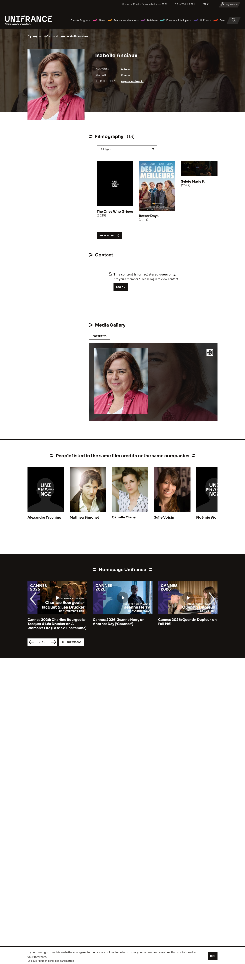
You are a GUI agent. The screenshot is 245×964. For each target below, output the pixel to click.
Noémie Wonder (210, 517)
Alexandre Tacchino (44, 517)
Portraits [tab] (99, 336)
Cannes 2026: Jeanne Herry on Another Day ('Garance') (53, 622)
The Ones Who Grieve (115, 211)
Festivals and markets (126, 20)
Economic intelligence (178, 20)
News (102, 20)
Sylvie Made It (193, 181)
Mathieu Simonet (84, 517)
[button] (209, 353)
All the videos (71, 642)
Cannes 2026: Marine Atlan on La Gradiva (186, 622)
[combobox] (127, 149)
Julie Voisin (164, 517)
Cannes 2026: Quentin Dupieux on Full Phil (122, 622)
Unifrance (205, 20)
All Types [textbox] (106, 149)
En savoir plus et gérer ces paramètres (51, 960)
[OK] (212, 956)
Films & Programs (80, 20)
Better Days (148, 216)
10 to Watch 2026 (185, 4)
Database (152, 20)
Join (222, 20)
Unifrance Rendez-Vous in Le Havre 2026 (145, 4)
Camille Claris (124, 517)
